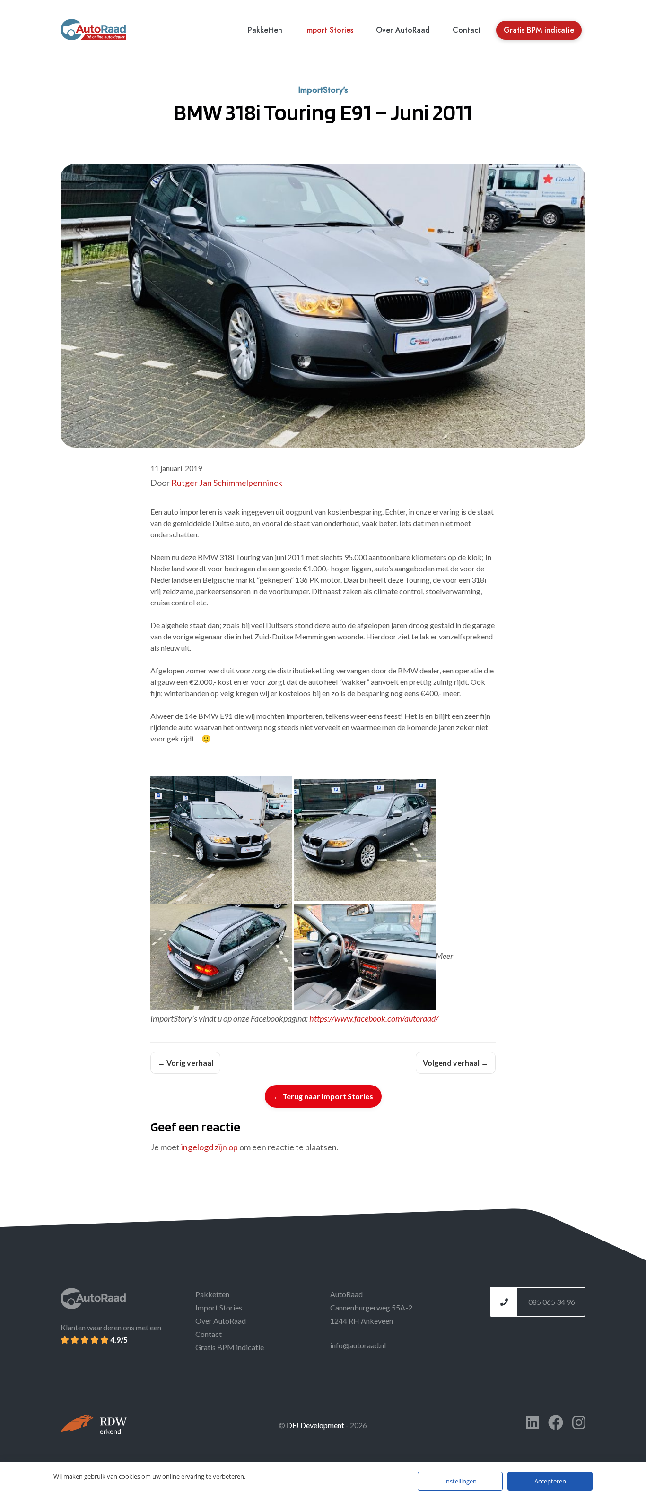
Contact (467, 30)
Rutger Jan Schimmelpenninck (226, 482)
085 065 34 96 (551, 1301)
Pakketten (265, 30)
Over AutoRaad (403, 30)
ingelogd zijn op (209, 1147)
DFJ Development (316, 1425)
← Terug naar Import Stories (323, 1096)
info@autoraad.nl (358, 1345)
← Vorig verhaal (185, 1062)
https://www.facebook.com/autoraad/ (373, 1018)
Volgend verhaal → (456, 1062)
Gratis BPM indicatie (539, 30)
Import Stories (329, 30)
